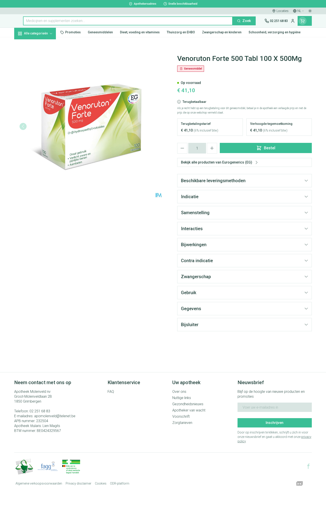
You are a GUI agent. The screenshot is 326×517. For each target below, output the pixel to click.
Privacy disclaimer (78, 483)
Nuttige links (181, 398)
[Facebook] (308, 466)
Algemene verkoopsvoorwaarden (39, 483)
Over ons (179, 391)
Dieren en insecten (42, 139)
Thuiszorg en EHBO (42, 127)
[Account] (293, 21)
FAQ (111, 391)
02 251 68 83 (39, 411)
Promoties (26, 44)
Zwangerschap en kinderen (42, 89)
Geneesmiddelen (42, 151)
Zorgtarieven (182, 423)
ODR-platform (119, 483)
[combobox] (128, 20)
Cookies (100, 483)
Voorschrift (181, 416)
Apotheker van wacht (188, 410)
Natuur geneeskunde (42, 115)
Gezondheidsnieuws (187, 404)
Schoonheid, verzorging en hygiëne (42, 57)
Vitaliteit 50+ (42, 103)
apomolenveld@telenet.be (54, 416)
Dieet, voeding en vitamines (42, 73)
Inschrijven (274, 423)
